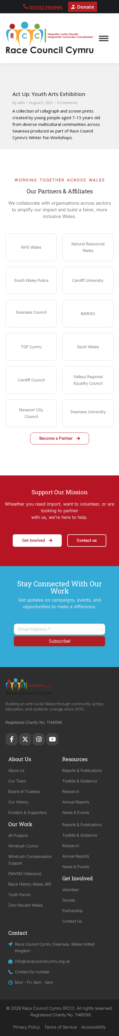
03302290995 (46, 7)
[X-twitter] (25, 739)
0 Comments (67, 102)
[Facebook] (12, 739)
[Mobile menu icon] (104, 38)
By (18, 102)
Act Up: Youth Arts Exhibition (48, 94)
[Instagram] (39, 739)
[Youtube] (52, 739)
